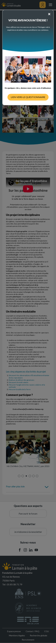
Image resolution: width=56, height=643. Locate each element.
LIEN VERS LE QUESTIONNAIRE (28, 97)
